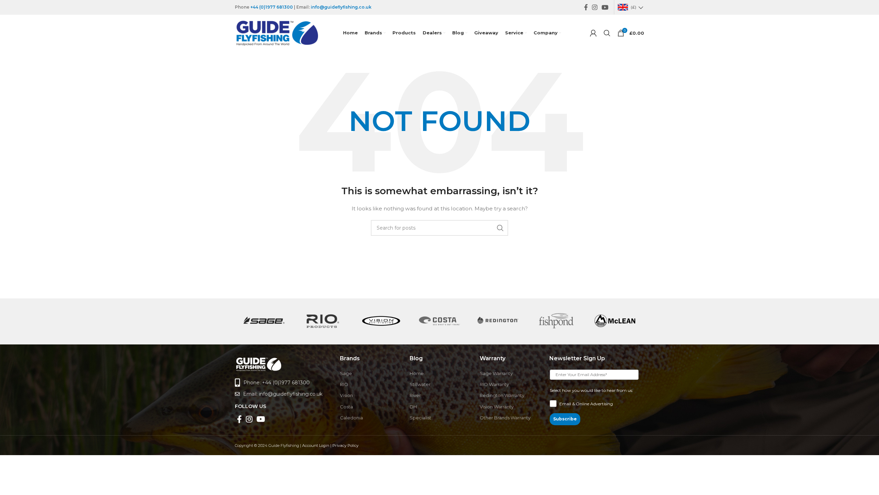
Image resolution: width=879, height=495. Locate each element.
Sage (346, 373)
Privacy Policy (345, 445)
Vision (346, 395)
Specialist (420, 417)
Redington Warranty (502, 395)
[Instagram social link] (595, 7)
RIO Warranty (494, 384)
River (415, 395)
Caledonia (351, 417)
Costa (346, 406)
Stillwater (420, 384)
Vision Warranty (497, 406)
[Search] (607, 33)
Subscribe (565, 418)
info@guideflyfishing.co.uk (341, 7)
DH (413, 406)
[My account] (593, 33)
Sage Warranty (496, 373)
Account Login (315, 445)
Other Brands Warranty (505, 417)
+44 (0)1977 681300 (271, 7)
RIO (344, 384)
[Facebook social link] (586, 7)
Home (417, 373)
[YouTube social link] (605, 7)
